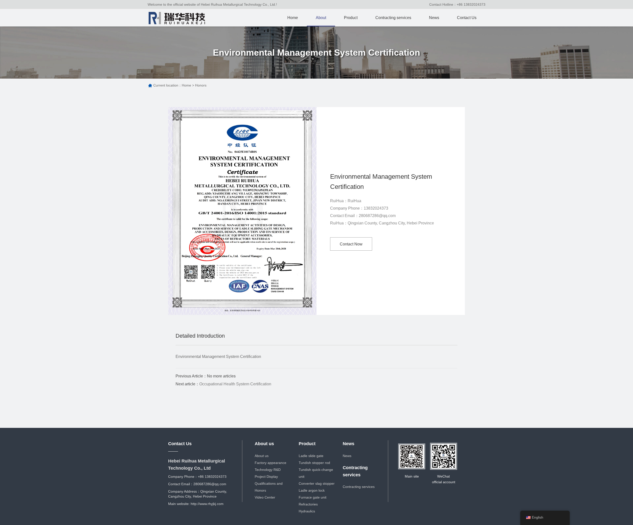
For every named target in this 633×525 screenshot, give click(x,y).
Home (292, 18)
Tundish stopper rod (314, 463)
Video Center (265, 497)
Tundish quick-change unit (316, 473)
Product (351, 18)
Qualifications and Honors (269, 486)
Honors (200, 85)
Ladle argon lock (312, 490)
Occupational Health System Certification (235, 384)
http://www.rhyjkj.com (207, 504)
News (434, 18)
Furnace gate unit (312, 497)
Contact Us (466, 18)
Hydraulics (307, 511)
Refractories (308, 504)
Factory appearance (270, 463)
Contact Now (351, 244)
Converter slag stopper (317, 483)
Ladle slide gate (311, 456)
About (321, 18)
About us (264, 443)
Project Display (266, 477)
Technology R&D (268, 470)
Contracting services (393, 18)
